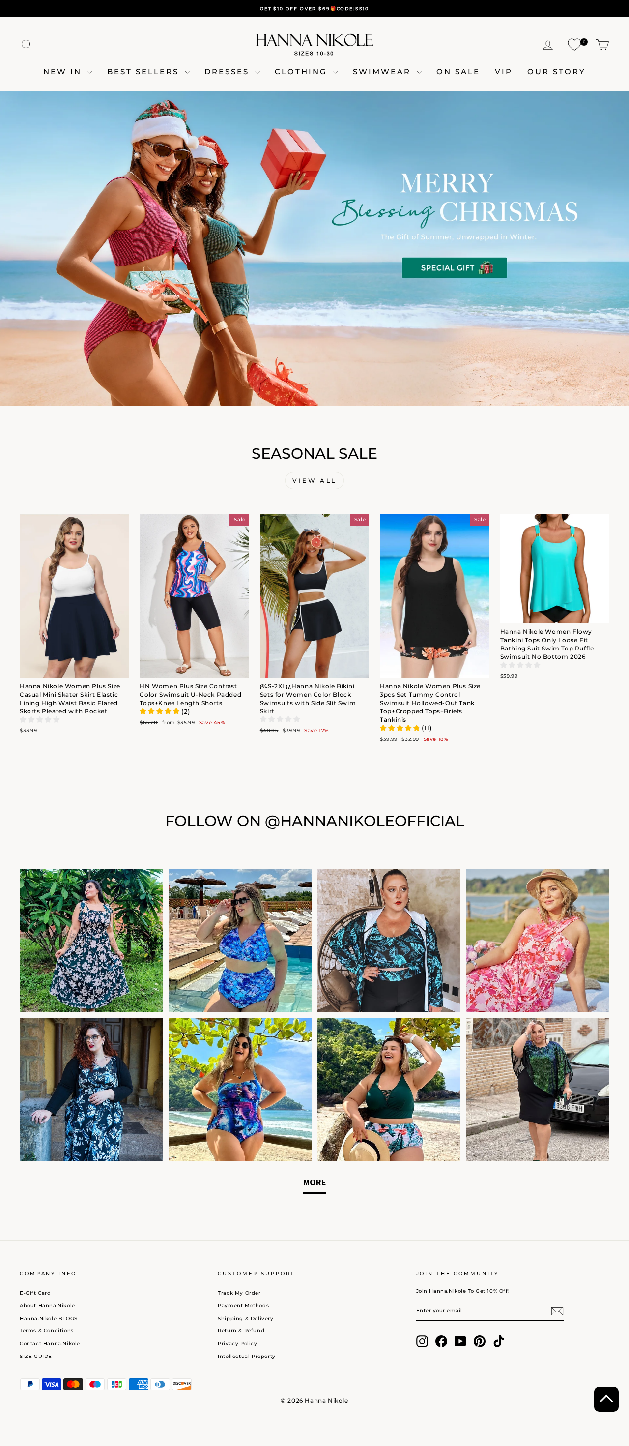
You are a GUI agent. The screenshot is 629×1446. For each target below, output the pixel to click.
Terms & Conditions (47, 1331)
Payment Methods (243, 1305)
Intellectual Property (247, 1356)
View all (314, 480)
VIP (504, 71)
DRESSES (228, 71)
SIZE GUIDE (36, 1356)
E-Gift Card (35, 1293)
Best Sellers (144, 71)
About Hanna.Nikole (47, 1305)
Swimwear (383, 71)
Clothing (303, 71)
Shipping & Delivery (245, 1318)
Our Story (556, 71)
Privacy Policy (237, 1343)
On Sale (458, 71)
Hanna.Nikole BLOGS (49, 1318)
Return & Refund (241, 1331)
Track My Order (239, 1293)
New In (64, 71)
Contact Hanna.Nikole (50, 1343)
